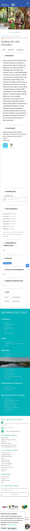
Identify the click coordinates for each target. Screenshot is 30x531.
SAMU (6, 345)
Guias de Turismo (9, 374)
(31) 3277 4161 (9, 196)
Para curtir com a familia (7, 467)
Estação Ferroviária (9, 327)
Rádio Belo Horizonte (14, 431)
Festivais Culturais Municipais (8, 439)
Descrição (11, 50)
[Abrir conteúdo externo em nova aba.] (5, 144)
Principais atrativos (9, 409)
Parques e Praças (5, 461)
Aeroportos (7, 322)
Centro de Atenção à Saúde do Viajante (14, 343)
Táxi (5, 331)
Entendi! (3, 528)
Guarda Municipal (9, 360)
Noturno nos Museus (6, 443)
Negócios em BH (5, 480)
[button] (9, 32)
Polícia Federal (8, 390)
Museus (3, 458)
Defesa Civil (7, 359)
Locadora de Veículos (10, 369)
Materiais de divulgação (10, 405)
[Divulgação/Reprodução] (15, 18)
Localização (20, 50)
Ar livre (6, 297)
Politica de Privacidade (26, 518)
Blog (2, 482)
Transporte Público (9, 333)
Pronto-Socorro (8, 341)
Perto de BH (4, 469)
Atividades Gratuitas (6, 454)
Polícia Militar (8, 353)
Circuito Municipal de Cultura (8, 446)
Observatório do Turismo (11, 407)
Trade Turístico (8, 398)
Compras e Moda (5, 465)
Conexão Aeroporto (10, 324)
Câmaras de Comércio (10, 388)
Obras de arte (7, 38)
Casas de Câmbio (9, 371)
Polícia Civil (7, 355)
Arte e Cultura (14, 36)
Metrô (6, 329)
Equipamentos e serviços (11, 403)
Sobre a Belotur (5, 476)
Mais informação (11, 524)
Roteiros (3, 470)
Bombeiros (7, 357)
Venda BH (7, 411)
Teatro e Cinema (5, 460)
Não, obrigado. (12, 528)
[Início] (8, 3)
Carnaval (3, 441)
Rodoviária (7, 326)
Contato (3, 478)
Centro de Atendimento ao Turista (13, 376)
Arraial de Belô (5, 437)
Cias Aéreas (7, 378)
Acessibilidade (16, 297)
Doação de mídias (9, 402)
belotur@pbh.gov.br (9, 427)
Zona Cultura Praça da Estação (9, 445)
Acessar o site (12, 199)
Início (4, 50)
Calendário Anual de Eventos (12, 400)
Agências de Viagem (10, 372)
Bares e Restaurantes (6, 456)
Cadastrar (15, 494)
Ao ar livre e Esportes (6, 463)
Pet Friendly (16, 301)
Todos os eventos (5, 452)
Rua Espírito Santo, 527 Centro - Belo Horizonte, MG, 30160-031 (14, 424)
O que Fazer (4, 36)
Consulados (7, 386)
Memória (6, 301)
